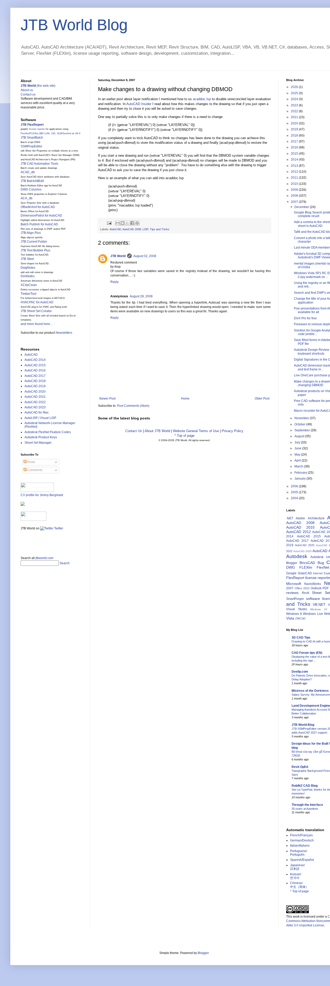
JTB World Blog (74, 25)
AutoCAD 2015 (35, 365)
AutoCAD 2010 (300, 527)
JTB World (118, 256)
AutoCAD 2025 (302, 551)
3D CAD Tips (301, 637)
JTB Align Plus (31, 233)
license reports (37, 129)
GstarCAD (305, 573)
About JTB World (157, 431)
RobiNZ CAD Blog (305, 786)
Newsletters (64, 333)
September (302, 430)
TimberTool (28, 294)
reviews (292, 593)
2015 (295, 153)
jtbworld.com (44, 558)
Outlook (316, 588)
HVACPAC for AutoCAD (37, 302)
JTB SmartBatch (32, 137)
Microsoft (293, 584)
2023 (295, 105)
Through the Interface (307, 805)
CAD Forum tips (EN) (307, 653)
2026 (295, 87)
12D (53, 133)
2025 (295, 93)
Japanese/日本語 (297, 867)
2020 (295, 123)
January (300, 478)
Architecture (316, 518)
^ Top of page (184, 436)
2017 (295, 141)
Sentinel (67, 133)
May (297, 454)
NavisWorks (312, 584)
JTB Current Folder (34, 241)
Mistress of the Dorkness (310, 691)
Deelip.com (300, 671)
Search (65, 563)
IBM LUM (44, 133)
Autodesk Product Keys (40, 437)
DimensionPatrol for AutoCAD (41, 215)
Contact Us (133, 431)
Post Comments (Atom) (133, 406)
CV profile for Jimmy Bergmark (42, 495)
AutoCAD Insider (138, 104)
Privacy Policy (232, 431)
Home (185, 398)
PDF (326, 588)
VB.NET (319, 604)
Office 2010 (302, 588)
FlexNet (25, 133)
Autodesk (296, 556)
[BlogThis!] (122, 223)
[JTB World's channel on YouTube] (33, 520)
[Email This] (117, 223)
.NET (289, 518)
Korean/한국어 (295, 876)
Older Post (262, 398)
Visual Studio (296, 609)
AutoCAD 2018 (35, 381)
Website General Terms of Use (196, 431)
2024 (295, 99)
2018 (295, 135)
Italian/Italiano (300, 845)
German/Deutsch (302, 840)
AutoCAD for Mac (36, 412)
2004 (295, 498)
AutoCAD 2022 (35, 402)
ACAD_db (28, 172)
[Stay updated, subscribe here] (23, 541)
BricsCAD (307, 563)
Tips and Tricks (159, 229)
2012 (295, 171)
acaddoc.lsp (202, 99)
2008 (295, 195)
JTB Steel (27, 259)
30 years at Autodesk (305, 808)
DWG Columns (31, 189)
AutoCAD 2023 (35, 407)
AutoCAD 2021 (35, 397)
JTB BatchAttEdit (32, 181)
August (299, 436)
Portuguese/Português (298, 852)
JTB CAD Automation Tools (39, 163)
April (298, 460)
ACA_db (26, 198)
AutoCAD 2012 (298, 532)
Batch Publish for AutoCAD (39, 224)
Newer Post (107, 398)
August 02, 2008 (144, 256)
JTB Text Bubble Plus (35, 250)
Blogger (291, 563)
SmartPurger (295, 599)
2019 (295, 129)
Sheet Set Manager (38, 442)
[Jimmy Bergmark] (23, 505)
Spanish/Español (302, 860)
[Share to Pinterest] (137, 223)
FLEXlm (34, 133)
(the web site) (38, 86)
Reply (114, 282)
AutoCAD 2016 (35, 370)
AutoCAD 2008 (131, 229)
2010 (295, 184)
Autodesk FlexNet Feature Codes (47, 432)
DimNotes (28, 276)
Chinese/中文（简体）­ (299, 884)
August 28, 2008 (141, 296)
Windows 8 (294, 614)
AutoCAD (115, 229)
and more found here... (36, 324)
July (297, 442)
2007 (295, 202)
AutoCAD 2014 (35, 360)
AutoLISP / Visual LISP (40, 418)
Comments (35, 470)
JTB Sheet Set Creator (36, 311)
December (302, 207)
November (302, 418)
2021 (295, 117)
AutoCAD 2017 (35, 376)
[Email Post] (109, 222)
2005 (295, 492)
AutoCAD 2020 (35, 391)
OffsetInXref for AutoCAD (38, 207)
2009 (295, 190)
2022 (295, 111)
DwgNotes (28, 267)
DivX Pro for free (305, 318)
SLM (59, 133)
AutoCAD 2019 (35, 386)
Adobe (300, 518)
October (300, 424)
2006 (295, 486)
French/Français (301, 835)
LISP (145, 229)
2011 (295, 177)
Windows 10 (318, 609)
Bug (321, 563)
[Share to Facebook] (132, 223)
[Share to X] (127, 223)
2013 (295, 166)
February (301, 472)
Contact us (28, 94)
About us (27, 90)
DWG (290, 567)
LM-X (77, 133)
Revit (305, 593)
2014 (295, 159)
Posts (31, 462)
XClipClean (29, 285)
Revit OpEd (300, 767)
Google (291, 573)
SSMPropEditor (31, 146)
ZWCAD (300, 618)
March (299, 466)
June (298, 448)
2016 (295, 147)
